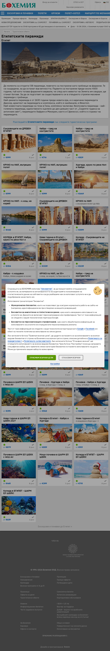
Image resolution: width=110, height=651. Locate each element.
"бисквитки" (47, 289)
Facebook (90, 329)
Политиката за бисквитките (37, 341)
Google (80, 329)
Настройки (55, 364)
